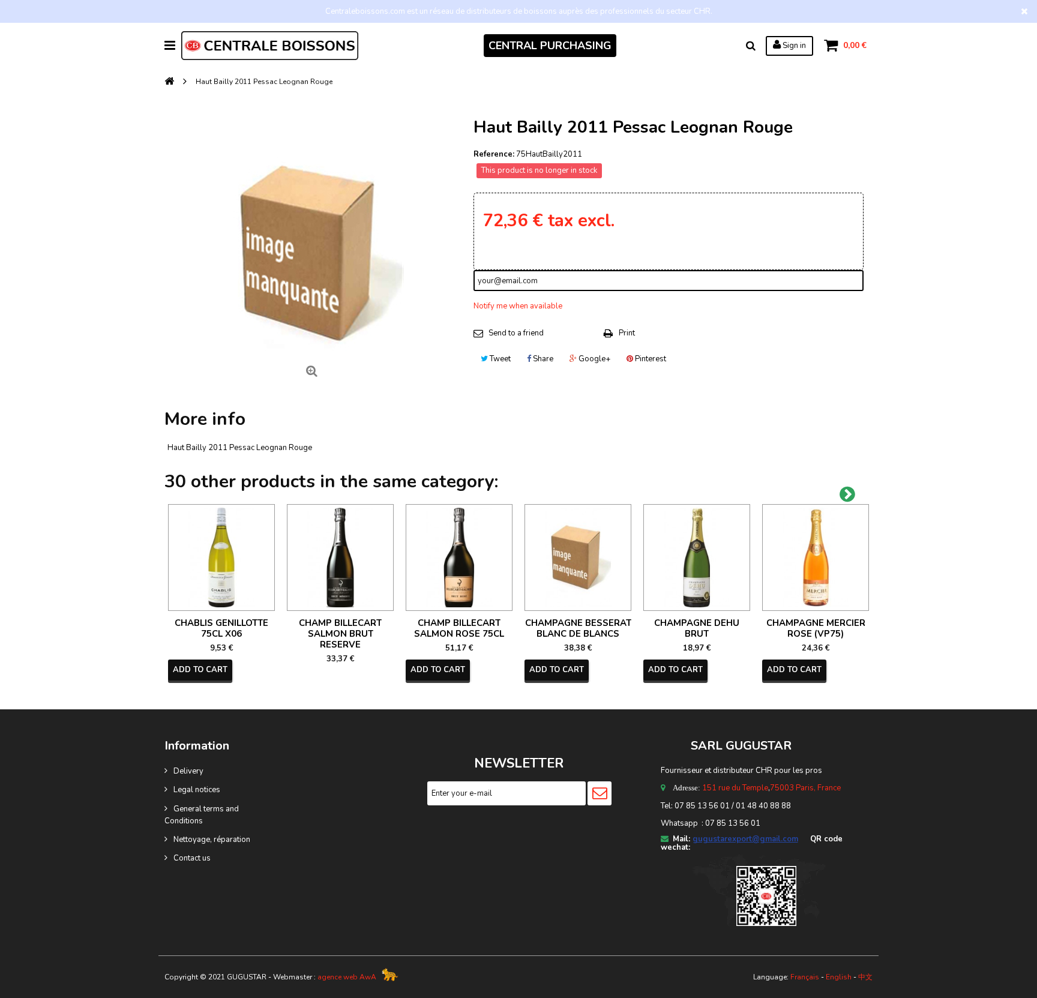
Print (627, 333)
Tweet (499, 358)
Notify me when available (517, 306)
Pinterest (649, 358)
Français (804, 977)
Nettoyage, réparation (211, 839)
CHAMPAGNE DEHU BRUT (696, 628)
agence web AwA (346, 977)
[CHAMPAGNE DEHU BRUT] (696, 557)
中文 (865, 977)
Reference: (493, 154)
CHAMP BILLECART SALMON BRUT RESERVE (340, 634)
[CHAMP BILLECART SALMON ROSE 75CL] (459, 557)
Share (542, 358)
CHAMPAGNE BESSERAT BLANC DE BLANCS (578, 628)
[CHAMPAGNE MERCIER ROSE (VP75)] (815, 557)
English (839, 977)
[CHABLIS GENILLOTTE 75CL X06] (221, 557)
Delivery (188, 771)
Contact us (192, 858)
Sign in (793, 45)
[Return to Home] (169, 81)
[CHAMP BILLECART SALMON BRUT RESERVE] (340, 557)
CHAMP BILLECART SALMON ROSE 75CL (459, 628)
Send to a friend (516, 333)
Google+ (593, 358)
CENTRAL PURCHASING (550, 45)
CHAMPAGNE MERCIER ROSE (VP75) (815, 628)
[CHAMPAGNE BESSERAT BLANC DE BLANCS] (578, 557)
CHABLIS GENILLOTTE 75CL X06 (221, 628)
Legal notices (196, 789)
